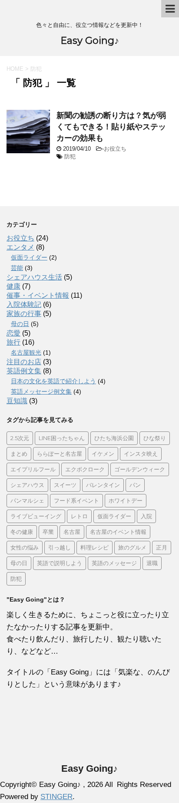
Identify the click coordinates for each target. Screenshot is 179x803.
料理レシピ (94, 547)
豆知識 (17, 401)
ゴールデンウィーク (139, 469)
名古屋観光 (26, 352)
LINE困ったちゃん (62, 437)
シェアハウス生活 (34, 277)
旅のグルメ (132, 547)
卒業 (48, 531)
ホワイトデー (126, 500)
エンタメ (20, 247)
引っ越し (59, 547)
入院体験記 (24, 304)
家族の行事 (24, 313)
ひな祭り (154, 437)
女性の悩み (24, 547)
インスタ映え (141, 453)
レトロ (79, 516)
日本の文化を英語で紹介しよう (53, 381)
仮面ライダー (29, 257)
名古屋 (71, 531)
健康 (13, 286)
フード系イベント (76, 500)
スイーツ (65, 484)
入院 (146, 516)
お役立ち (115, 148)
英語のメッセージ (114, 562)
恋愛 (13, 333)
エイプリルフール (33, 469)
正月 (161, 547)
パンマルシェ (27, 500)
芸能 (17, 267)
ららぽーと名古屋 (59, 453)
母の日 (20, 323)
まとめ (18, 453)
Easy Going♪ (89, 40)
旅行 (13, 342)
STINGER (56, 797)
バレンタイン (103, 484)
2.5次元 (19, 437)
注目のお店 (24, 361)
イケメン (103, 453)
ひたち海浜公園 (114, 437)
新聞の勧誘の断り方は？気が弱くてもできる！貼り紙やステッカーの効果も (111, 126)
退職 (152, 562)
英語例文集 (24, 371)
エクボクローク (85, 469)
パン (135, 484)
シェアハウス (27, 484)
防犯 (70, 156)
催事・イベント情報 (38, 295)
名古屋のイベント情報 (118, 531)
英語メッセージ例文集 (41, 391)
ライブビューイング (35, 516)
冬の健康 (21, 531)
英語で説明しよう (59, 562)
